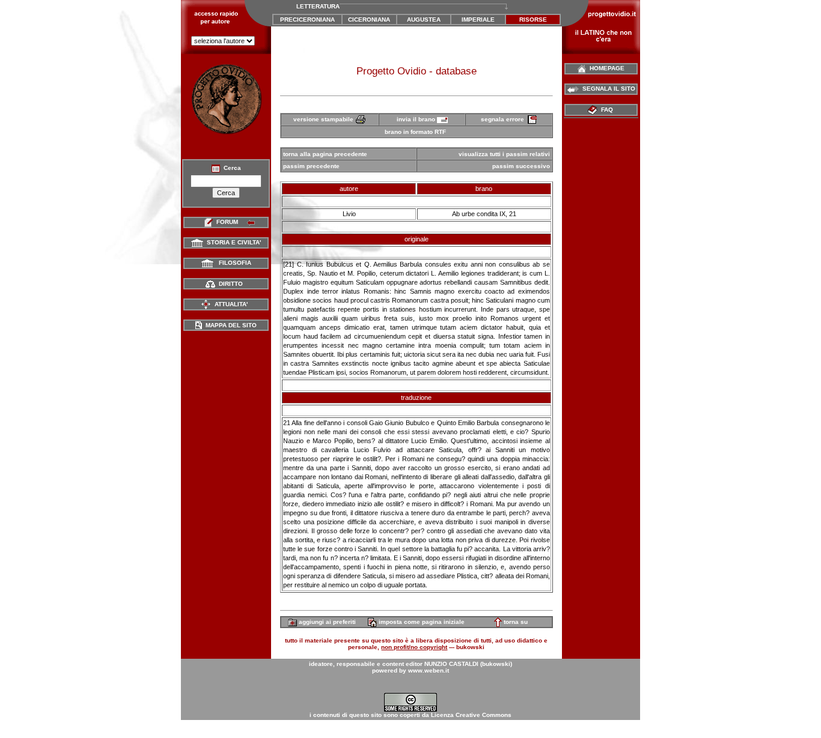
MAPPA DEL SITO (229, 325)
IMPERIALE (478, 19)
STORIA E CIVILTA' (232, 242)
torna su (515, 622)
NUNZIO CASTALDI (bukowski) (468, 664)
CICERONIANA (369, 19)
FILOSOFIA (232, 262)
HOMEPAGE (605, 68)
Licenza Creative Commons (471, 715)
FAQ (606, 109)
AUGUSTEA (424, 19)
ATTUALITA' (229, 304)
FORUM (227, 222)
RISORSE (533, 19)
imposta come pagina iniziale (421, 622)
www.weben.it (428, 670)
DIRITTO (229, 283)
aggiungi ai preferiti (326, 622)
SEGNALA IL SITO (607, 88)
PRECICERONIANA (307, 19)
